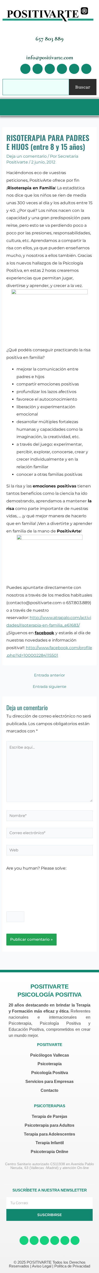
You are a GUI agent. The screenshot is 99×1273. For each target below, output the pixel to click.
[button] (48, 107)
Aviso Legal (41, 1266)
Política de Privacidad (72, 1266)
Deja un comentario (26, 156)
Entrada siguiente (49, 687)
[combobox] (36, 87)
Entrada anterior (49, 675)
